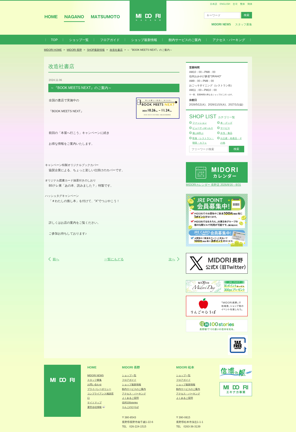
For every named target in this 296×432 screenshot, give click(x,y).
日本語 (213, 4)
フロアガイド (110, 39)
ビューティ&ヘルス (202, 128)
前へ (56, 259)
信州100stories (130, 402)
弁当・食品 (226, 133)
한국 (235, 4)
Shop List (212, 116)
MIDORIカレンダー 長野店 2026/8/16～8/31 (213, 184)
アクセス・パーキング (229, 39)
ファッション (199, 123)
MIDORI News (221, 24)
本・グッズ (226, 123)
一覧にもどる (114, 259)
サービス (225, 128)
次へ (172, 259)
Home (91, 367)
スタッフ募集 (243, 24)
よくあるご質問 (130, 398)
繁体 (242, 4)
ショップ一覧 (79, 39)
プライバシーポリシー (99, 389)
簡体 (249, 4)
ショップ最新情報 (144, 39)
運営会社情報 (94, 407)
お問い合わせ (94, 384)
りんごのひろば (130, 407)
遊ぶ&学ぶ (197, 133)
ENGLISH (225, 4)
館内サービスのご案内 (185, 39)
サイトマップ (94, 402)
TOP (54, 39)
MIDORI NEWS (95, 375)
